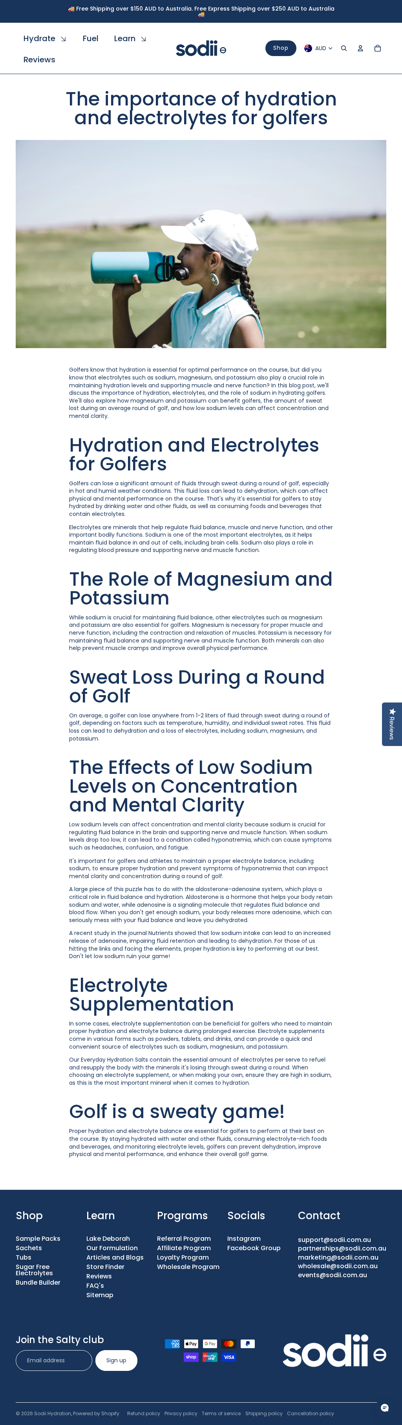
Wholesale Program (188, 1266)
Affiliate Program (184, 1248)
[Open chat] (384, 1407)
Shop (281, 48)
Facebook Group (254, 1248)
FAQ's (95, 1285)
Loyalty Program (183, 1257)
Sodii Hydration (52, 1413)
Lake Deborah (108, 1238)
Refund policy (143, 1413)
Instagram (244, 1238)
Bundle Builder (38, 1282)
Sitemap (99, 1295)
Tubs (23, 1257)
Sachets (29, 1248)
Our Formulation (112, 1248)
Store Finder (105, 1266)
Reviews (99, 1276)
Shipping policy (264, 1413)
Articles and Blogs (115, 1257)
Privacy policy (180, 1413)
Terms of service (221, 1413)
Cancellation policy (310, 1413)
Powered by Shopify (96, 1413)
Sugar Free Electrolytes (34, 1270)
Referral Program (184, 1238)
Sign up (116, 1360)
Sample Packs (38, 1238)
